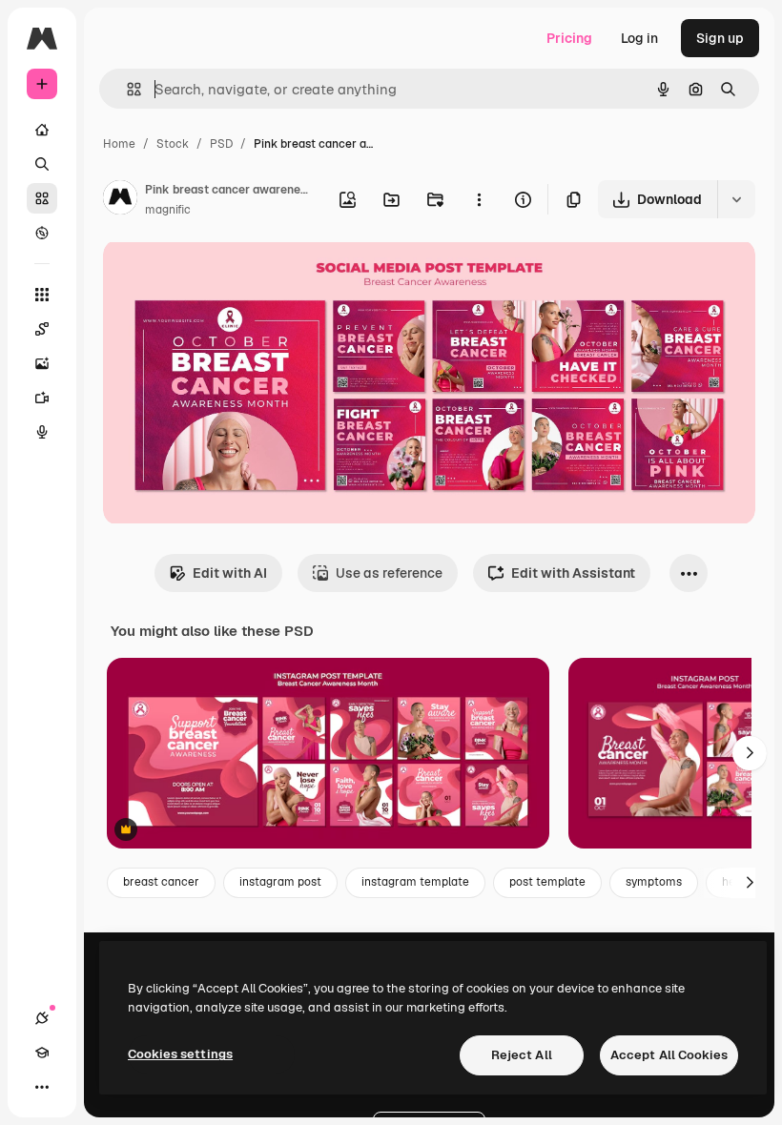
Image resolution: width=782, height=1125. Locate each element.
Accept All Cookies (669, 1055)
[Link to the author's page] (120, 200)
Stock (172, 144)
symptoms (654, 882)
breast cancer (161, 882)
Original (225, 276)
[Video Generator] (42, 397)
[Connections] (42, 1018)
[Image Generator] (42, 363)
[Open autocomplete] (126, 89)
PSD (221, 144)
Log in (639, 38)
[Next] (749, 753)
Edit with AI (230, 573)
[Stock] (42, 198)
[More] (42, 1087)
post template (547, 882)
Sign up (720, 38)
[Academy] (42, 1052)
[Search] (42, 164)
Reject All (521, 1055)
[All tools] (42, 294)
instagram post (280, 882)
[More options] (479, 199)
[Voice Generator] (42, 432)
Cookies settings (180, 1054)
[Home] (42, 129)
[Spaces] (42, 329)
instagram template (415, 882)
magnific (168, 209)
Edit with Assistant (573, 573)
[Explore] (42, 232)
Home (119, 144)
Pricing (569, 38)
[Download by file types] (736, 199)
